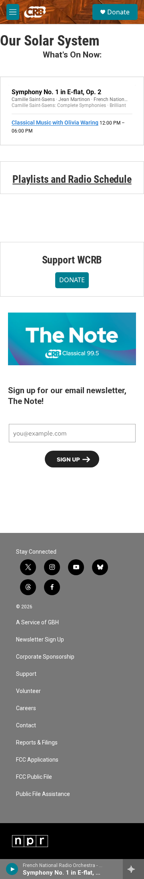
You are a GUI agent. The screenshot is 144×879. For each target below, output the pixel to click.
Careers (26, 708)
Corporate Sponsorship (45, 657)
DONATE (72, 279)
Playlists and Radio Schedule (71, 179)
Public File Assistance (43, 794)
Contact (26, 726)
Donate (118, 12)
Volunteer (28, 691)
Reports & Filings (37, 743)
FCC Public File (34, 777)
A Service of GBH (37, 623)
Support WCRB (72, 260)
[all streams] (133, 869)
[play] (12, 869)
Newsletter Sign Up (40, 640)
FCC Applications (37, 760)
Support (26, 674)
